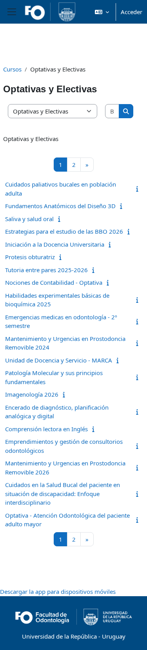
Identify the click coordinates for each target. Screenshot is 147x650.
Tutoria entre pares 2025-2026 (46, 270)
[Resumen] (138, 188)
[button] (102, 12)
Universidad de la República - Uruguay (73, 636)
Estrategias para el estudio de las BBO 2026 (64, 231)
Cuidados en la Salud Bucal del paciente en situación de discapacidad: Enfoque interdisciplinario (62, 493)
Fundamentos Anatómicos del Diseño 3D (60, 206)
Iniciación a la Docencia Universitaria (54, 244)
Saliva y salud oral (29, 219)
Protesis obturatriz (30, 257)
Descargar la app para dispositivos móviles (58, 591)
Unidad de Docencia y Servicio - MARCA (58, 360)
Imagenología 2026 (31, 394)
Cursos (12, 69)
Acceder (131, 12)
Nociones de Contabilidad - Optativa (53, 282)
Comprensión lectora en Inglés (46, 429)
